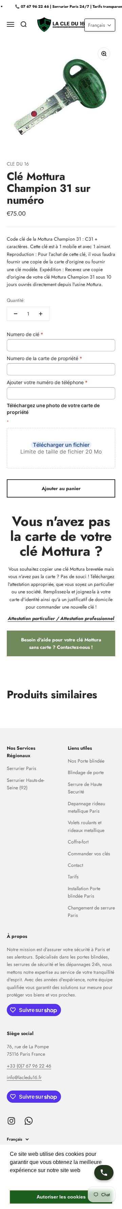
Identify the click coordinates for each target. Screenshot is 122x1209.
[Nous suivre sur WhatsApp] (28, 1120)
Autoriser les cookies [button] (61, 1197)
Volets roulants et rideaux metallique (86, 826)
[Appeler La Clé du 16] (104, 1172)
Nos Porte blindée (86, 760)
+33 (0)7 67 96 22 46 (29, 1065)
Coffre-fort (78, 841)
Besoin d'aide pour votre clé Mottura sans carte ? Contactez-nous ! (61, 643)
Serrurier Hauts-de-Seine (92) (25, 784)
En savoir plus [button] (28, 1179)
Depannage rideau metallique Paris (86, 807)
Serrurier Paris (21, 768)
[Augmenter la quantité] (40, 314)
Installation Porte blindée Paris (84, 892)
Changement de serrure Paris (91, 911)
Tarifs (73, 876)
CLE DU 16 (18, 163)
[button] (100, 25)
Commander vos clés (89, 853)
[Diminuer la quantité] (15, 314)
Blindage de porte (86, 772)
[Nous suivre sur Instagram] (11, 1120)
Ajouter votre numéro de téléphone (47, 382)
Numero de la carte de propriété (44, 358)
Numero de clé (25, 334)
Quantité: (16, 300)
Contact (75, 865)
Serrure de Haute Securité (85, 788)
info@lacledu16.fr (24, 1077)
